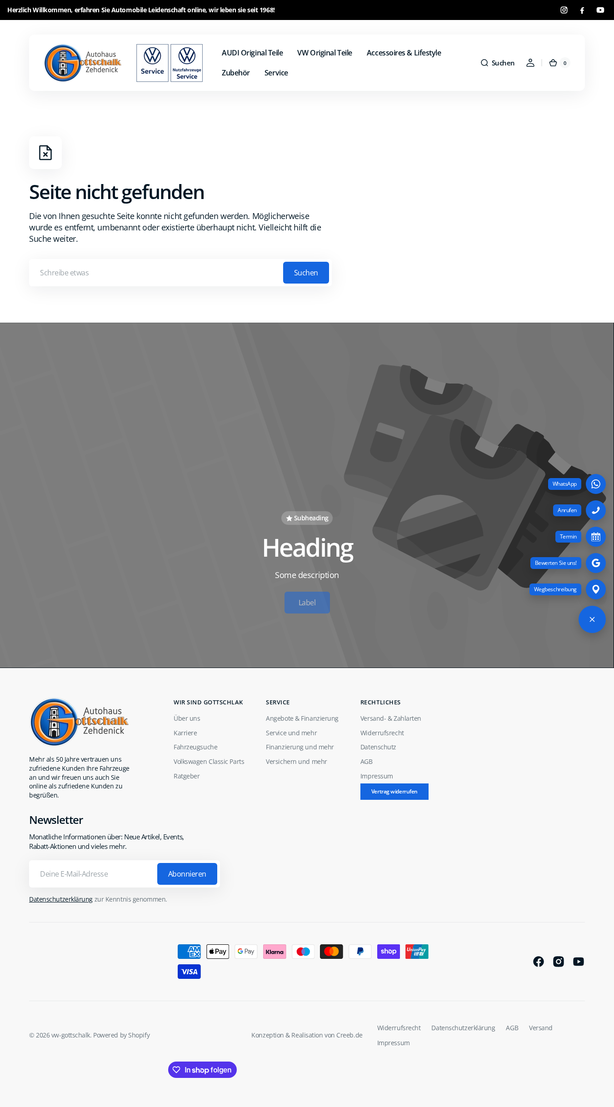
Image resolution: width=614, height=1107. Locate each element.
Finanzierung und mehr (300, 747)
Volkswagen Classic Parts (209, 761)
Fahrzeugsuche (195, 747)
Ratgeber (187, 776)
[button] (497, 63)
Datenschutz (378, 747)
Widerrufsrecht (382, 732)
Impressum (376, 776)
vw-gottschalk (70, 1035)
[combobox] (180, 272)
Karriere (185, 732)
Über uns (187, 718)
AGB (366, 761)
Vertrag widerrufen (394, 791)
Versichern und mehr (296, 761)
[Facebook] (582, 10)
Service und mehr (291, 732)
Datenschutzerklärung (61, 899)
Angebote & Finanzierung (302, 718)
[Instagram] (564, 10)
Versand (541, 1027)
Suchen (306, 273)
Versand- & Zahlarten (390, 718)
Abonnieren (187, 874)
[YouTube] (600, 10)
